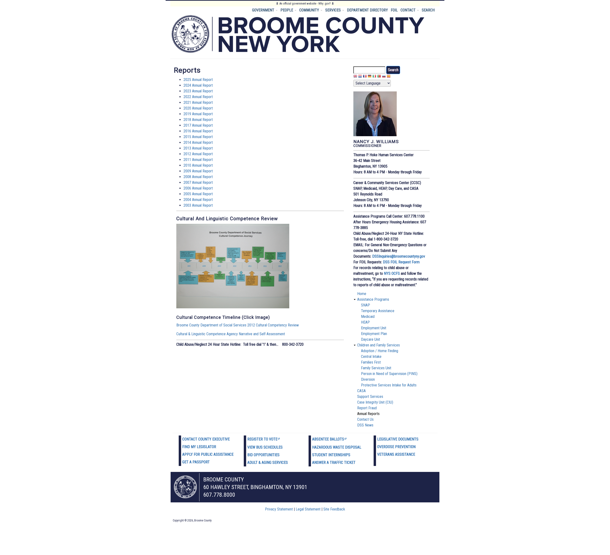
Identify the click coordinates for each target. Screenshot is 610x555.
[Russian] (384, 76)
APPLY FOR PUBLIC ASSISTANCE (208, 454)
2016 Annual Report (198, 131)
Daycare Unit (370, 339)
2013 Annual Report (198, 148)
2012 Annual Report (198, 154)
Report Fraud (367, 408)
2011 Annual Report (198, 159)
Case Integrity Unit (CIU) (375, 402)
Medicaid (368, 316)
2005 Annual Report (198, 194)
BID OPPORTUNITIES (263, 455)
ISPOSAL (354, 447)
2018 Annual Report (198, 119)
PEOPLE (287, 10)
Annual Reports (368, 413)
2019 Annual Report (198, 114)
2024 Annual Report (198, 85)
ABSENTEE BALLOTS (328, 439)
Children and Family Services (378, 345)
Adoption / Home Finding (379, 351)
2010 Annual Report (198, 165)
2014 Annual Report (198, 142)
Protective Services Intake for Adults (389, 385)
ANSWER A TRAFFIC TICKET (334, 462)
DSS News (365, 425)
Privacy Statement (279, 509)
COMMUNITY (309, 10)
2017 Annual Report (198, 125)
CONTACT (409, 10)
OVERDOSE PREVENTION (396, 447)
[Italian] (374, 76)
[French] (365, 76)
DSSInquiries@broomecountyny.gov (398, 256)
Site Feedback (334, 509)
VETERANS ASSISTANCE (396, 454)
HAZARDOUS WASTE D (329, 447)
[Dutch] (360, 76)
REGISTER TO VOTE (262, 439)
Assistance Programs (373, 299)
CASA (361, 391)
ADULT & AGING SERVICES (267, 462)
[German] (369, 76)
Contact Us (365, 419)
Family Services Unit (376, 368)
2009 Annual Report (198, 171)
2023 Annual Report (198, 91)
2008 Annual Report (198, 177)
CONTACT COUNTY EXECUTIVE (206, 439)
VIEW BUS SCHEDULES (265, 447)
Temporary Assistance (377, 311)
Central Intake (371, 356)
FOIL (394, 10)
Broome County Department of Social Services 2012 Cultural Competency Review (237, 325)
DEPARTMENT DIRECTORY (367, 10)
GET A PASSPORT (196, 462)
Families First (371, 362)
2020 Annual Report (198, 108)
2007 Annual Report (198, 182)
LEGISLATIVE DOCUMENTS (397, 439)
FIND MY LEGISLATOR (199, 447)
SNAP (365, 305)
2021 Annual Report (198, 102)
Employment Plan (374, 333)
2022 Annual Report (198, 97)
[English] (355, 76)
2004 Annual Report (198, 199)
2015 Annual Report (198, 137)
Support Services (370, 396)
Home (361, 293)
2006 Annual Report (198, 188)
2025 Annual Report (198, 79)
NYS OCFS (392, 273)
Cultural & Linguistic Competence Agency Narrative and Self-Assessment (230, 334)
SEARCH (428, 10)
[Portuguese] (379, 76)
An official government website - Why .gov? (305, 3)
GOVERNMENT (263, 10)
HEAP (365, 322)
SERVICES (333, 10)
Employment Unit (373, 328)
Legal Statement (308, 509)
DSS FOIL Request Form (401, 262)
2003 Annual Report (198, 205)
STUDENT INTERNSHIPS (331, 455)
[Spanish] (389, 76)
